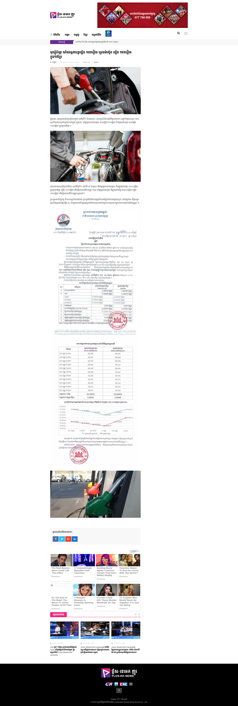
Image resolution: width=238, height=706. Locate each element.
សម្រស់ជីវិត (96, 35)
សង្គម (67, 35)
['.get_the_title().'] (64, 630)
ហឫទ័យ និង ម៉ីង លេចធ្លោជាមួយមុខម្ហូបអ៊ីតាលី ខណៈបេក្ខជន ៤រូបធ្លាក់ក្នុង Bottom (105, 42)
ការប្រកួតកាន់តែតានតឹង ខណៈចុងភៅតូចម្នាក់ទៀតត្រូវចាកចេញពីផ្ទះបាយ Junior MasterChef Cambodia (125, 650)
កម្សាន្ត (76, 35)
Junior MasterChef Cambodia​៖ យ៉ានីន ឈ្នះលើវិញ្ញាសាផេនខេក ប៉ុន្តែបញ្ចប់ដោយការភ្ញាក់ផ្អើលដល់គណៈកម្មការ (64, 650)
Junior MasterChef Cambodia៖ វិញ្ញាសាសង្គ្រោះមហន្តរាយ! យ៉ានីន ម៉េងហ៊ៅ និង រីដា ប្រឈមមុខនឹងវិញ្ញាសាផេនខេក (95, 650)
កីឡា (85, 35)
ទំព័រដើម (56, 35)
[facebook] (119, 690)
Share (96, 62)
